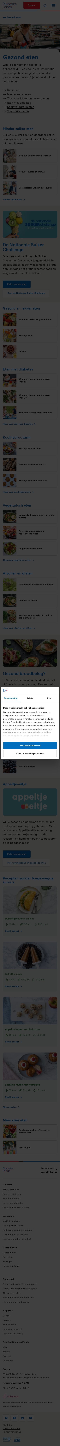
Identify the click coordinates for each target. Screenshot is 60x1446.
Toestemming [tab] (10, 698)
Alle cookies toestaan (30, 745)
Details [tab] (30, 698)
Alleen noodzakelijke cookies (30, 753)
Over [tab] (49, 698)
